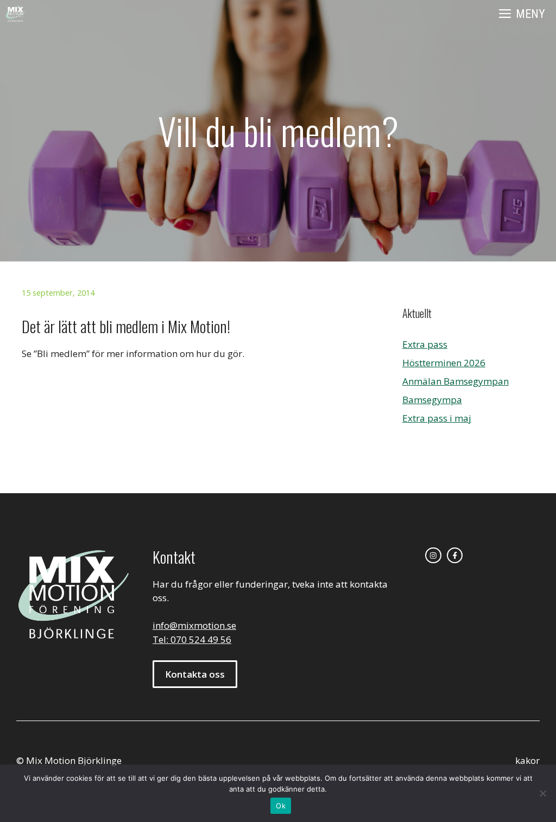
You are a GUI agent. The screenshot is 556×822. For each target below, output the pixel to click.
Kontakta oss (195, 674)
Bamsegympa (432, 399)
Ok (281, 805)
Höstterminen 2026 (443, 362)
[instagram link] (433, 555)
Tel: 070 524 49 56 (192, 639)
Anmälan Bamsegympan (455, 381)
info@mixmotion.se (194, 625)
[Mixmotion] (15, 14)
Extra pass (424, 344)
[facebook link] (455, 555)
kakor (527, 760)
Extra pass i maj (436, 418)
